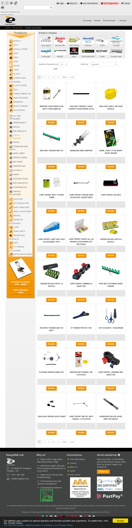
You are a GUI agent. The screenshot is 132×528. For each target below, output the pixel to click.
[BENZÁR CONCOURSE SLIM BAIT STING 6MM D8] (51, 93)
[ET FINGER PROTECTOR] (81, 315)
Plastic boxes (20, 85)
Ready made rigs (21, 207)
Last (72, 77)
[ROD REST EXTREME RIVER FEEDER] (111, 271)
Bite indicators (21, 203)
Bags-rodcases (20, 98)
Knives (16, 174)
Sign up (104, 471)
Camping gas (19, 166)
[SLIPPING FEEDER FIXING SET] (51, 359)
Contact (126, 3)
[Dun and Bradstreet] (79, 487)
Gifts (15, 45)
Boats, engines (20, 106)
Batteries (18, 162)
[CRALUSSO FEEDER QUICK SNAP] (51, 404)
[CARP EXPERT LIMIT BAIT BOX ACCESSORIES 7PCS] (51, 226)
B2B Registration (111, 3)
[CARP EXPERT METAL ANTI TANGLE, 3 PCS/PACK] (81, 404)
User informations (90, 3)
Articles (123, 20)
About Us (73, 3)
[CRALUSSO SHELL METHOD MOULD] (111, 93)
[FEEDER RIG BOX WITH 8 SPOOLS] (111, 226)
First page (87, 20)
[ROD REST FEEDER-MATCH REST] (51, 315)
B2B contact (75, 474)
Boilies (16, 127)
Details (51, 122)
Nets (15, 89)
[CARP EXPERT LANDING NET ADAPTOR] (111, 359)
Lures (16, 227)
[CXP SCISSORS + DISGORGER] (111, 315)
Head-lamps (19, 153)
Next (65, 77)
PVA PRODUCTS (20, 131)
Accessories (18, 28)
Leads (16, 69)
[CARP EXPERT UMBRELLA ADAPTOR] (81, 271)
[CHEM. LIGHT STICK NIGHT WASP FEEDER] (111, 138)
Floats (16, 74)
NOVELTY (17, 41)
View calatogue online (20, 291)
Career (72, 471)
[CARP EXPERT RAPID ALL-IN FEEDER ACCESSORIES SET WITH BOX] (81, 226)
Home (8, 28)
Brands (97, 20)
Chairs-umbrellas (22, 93)
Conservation (20, 187)
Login (61, 3)
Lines (15, 61)
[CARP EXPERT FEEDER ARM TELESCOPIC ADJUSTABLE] (81, 182)
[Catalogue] (20, 269)
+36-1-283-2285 (17, 474)
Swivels (17, 215)
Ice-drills (18, 170)
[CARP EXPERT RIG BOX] (111, 182)
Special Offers (20, 49)
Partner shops (109, 20)
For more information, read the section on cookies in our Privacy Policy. (38, 525)
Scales (16, 142)
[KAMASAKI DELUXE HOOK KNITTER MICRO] (111, 404)
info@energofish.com (20, 478)
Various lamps (20, 157)
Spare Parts (19, 231)
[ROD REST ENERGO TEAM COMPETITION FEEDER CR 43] (81, 93)
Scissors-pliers (20, 179)
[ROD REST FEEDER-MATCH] (51, 138)
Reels (16, 57)
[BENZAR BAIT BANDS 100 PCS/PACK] (81, 359)
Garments (18, 102)
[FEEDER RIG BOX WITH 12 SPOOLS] (51, 271)
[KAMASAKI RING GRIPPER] (81, 138)
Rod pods (18, 199)
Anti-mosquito (20, 183)
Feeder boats (19, 122)
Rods (15, 53)
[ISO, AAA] (110, 482)
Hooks (16, 65)
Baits (15, 242)
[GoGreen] (45, 495)
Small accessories (22, 211)
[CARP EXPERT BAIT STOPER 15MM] (51, 182)
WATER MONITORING (22, 254)
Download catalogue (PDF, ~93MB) (20, 283)
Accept (120, 520)
